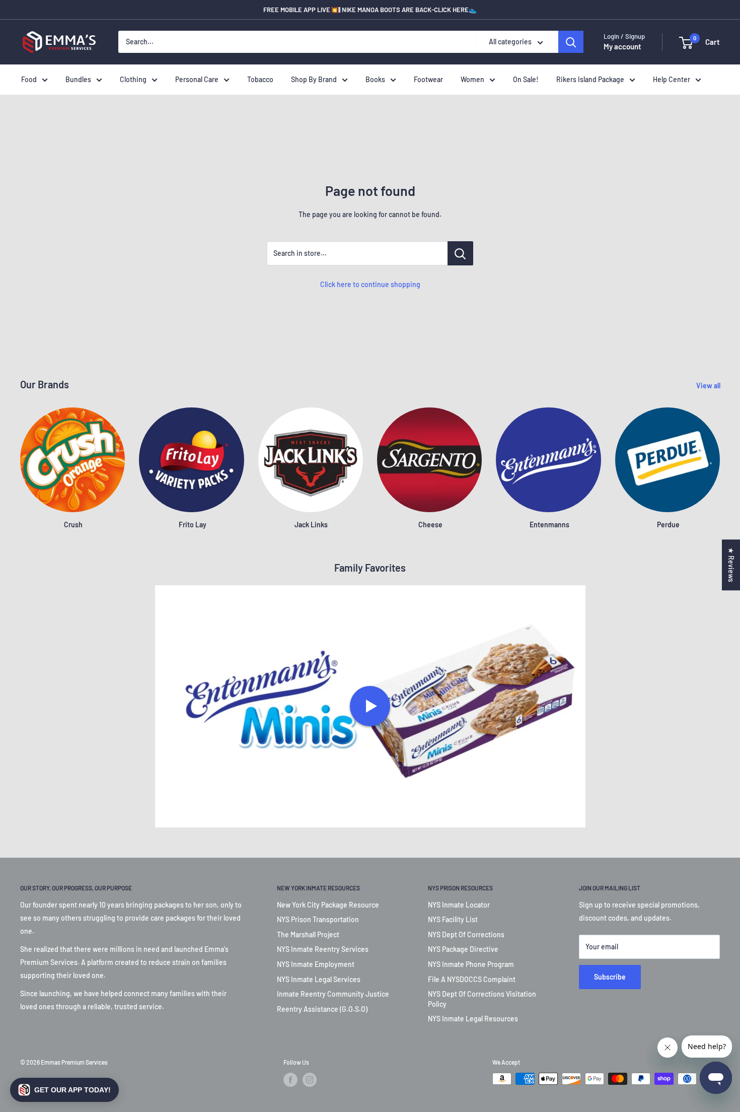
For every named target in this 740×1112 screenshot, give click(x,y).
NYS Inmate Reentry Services (322, 949)
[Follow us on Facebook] (290, 1080)
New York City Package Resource (328, 904)
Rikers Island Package (590, 79)
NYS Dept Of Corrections (466, 934)
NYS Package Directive (463, 949)
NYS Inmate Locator (459, 904)
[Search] (570, 42)
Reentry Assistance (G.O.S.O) (322, 1009)
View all (709, 385)
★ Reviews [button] (731, 564)
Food (29, 79)
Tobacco (260, 79)
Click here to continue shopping (370, 284)
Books (375, 79)
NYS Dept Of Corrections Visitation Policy (482, 999)
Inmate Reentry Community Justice (333, 994)
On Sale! (526, 79)
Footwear (428, 79)
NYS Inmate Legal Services (318, 979)
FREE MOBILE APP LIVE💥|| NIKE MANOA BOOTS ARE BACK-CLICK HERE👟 (370, 10)
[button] (64, 1090)
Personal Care (196, 79)
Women (472, 79)
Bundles (78, 79)
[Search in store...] (460, 253)
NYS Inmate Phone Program (471, 964)
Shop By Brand (314, 79)
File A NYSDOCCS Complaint (471, 979)
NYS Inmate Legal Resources (473, 1018)
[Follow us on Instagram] (310, 1080)
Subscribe (610, 976)
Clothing (133, 79)
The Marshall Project (308, 934)
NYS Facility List (453, 919)
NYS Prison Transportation (318, 919)
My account (622, 46)
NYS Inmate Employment (315, 964)
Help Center (671, 79)
